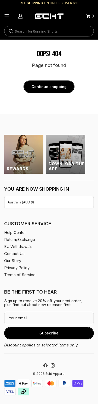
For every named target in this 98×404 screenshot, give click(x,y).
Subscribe (49, 333)
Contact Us (14, 253)
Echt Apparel (55, 374)
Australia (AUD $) (21, 202)
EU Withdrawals (18, 246)
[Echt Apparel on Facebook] (45, 365)
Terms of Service (20, 274)
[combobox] (49, 31)
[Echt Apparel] (49, 16)
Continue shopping (49, 86)
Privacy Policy (17, 267)
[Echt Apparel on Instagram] (52, 365)
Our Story (12, 260)
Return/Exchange (19, 239)
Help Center (15, 232)
